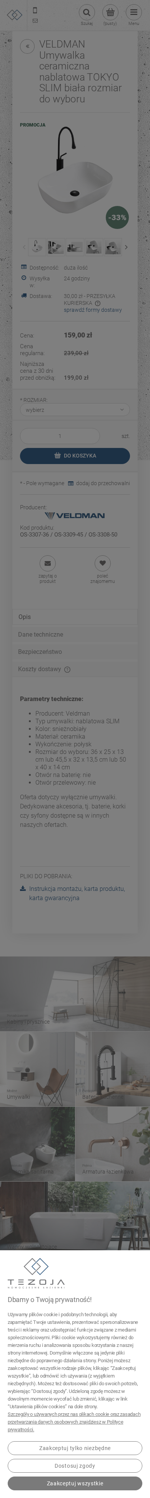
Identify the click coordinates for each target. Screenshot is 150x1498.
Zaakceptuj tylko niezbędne (75, 1448)
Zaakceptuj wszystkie (75, 1483)
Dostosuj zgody (75, 1466)
